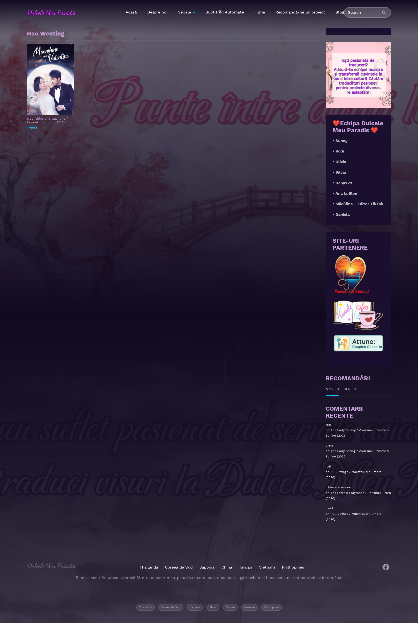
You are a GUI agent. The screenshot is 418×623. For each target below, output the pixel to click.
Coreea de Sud (179, 567)
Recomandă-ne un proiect (300, 12)
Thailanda (149, 567)
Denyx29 (343, 183)
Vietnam (267, 567)
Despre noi (157, 12)
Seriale (184, 12)
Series (350, 389)
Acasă (131, 12)
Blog (339, 12)
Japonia (207, 567)
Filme (259, 12)
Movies (332, 389)
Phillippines (293, 567)
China (226, 567)
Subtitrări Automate (225, 12)
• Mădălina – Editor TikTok (358, 203)
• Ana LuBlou (345, 193)
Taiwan (245, 567)
